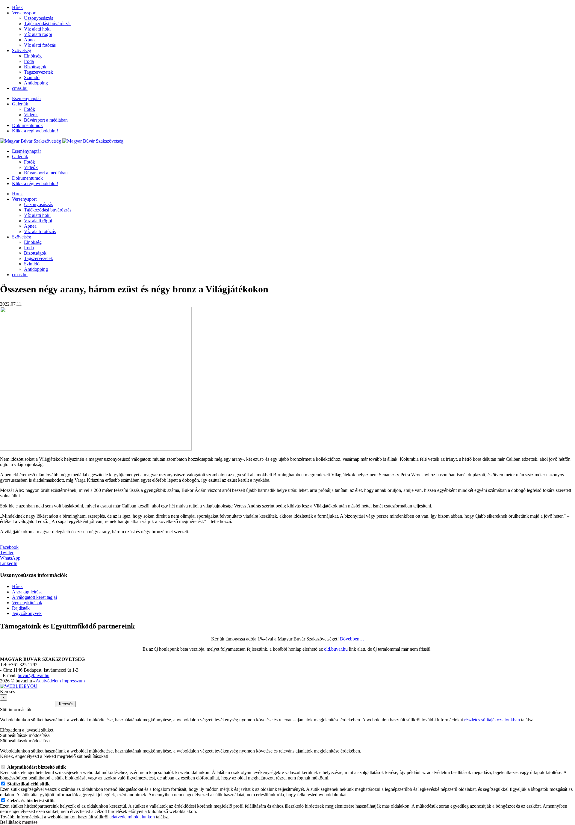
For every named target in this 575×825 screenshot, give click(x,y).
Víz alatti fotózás (40, 45)
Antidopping (36, 82)
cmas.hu (20, 88)
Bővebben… (352, 638)
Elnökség (33, 55)
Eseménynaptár (26, 98)
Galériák (20, 103)
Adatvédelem (48, 680)
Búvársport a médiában (46, 120)
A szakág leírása (27, 591)
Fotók (29, 109)
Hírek (17, 7)
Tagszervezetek (38, 72)
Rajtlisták (21, 608)
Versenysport (24, 12)
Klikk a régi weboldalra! (35, 130)
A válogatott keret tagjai (34, 597)
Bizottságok (35, 66)
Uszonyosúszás (38, 18)
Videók (31, 114)
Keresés (66, 704)
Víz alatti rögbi (38, 34)
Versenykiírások (27, 602)
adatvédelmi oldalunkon (132, 816)
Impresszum (73, 680)
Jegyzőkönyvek (27, 613)
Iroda (29, 61)
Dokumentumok (27, 125)
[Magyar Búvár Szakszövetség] (61, 140)
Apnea (30, 39)
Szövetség (21, 50)
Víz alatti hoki (37, 28)
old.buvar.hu (336, 649)
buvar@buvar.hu (33, 675)
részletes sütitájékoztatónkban (492, 719)
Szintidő (32, 77)
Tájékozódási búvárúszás (47, 23)
